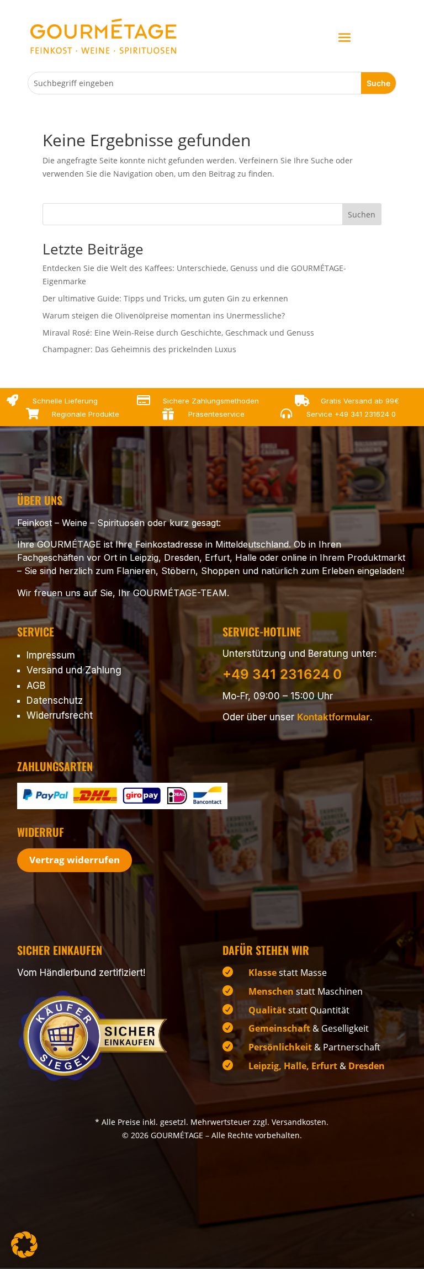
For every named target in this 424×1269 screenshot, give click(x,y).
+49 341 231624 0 (365, 414)
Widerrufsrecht (59, 715)
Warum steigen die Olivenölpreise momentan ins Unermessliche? (164, 315)
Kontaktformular (333, 717)
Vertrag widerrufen (74, 859)
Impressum (50, 655)
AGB (35, 685)
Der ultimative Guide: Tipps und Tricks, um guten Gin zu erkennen (165, 298)
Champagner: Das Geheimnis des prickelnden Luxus (139, 349)
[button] (24, 1244)
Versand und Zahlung (73, 670)
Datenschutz (54, 700)
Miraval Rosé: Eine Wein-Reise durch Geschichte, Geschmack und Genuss (178, 332)
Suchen (361, 214)
